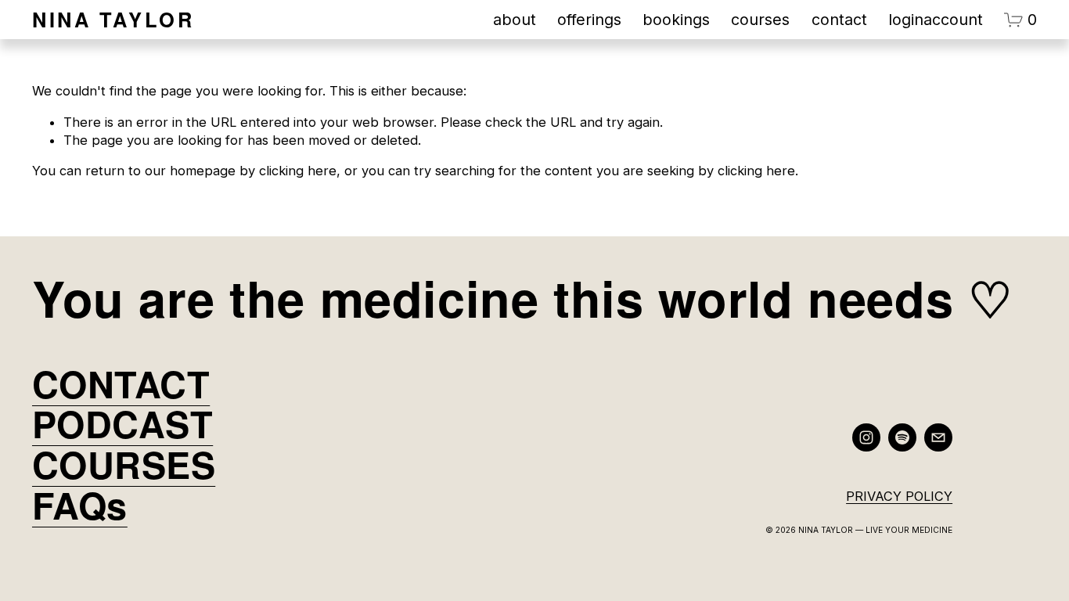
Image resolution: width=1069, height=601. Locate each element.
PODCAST (122, 423)
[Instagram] (866, 437)
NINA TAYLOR (113, 19)
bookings (676, 19)
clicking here (298, 170)
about (514, 19)
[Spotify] (902, 437)
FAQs (80, 504)
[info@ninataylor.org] (938, 437)
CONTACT (121, 383)
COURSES (123, 464)
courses (760, 19)
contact (839, 19)
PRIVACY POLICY (899, 496)
